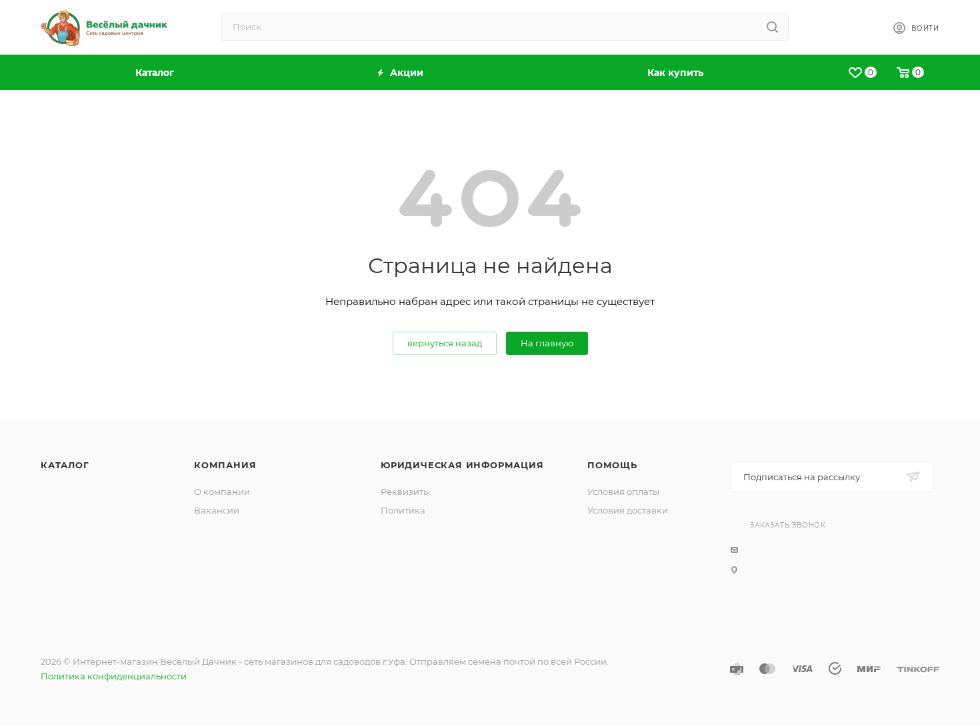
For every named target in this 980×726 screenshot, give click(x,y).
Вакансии (216, 510)
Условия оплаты (623, 491)
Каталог (65, 465)
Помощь (612, 465)
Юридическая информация (462, 465)
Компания (225, 465)
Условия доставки (627, 510)
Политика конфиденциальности (114, 676)
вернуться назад (444, 343)
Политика (403, 510)
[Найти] (772, 27)
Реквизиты (405, 491)
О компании (222, 491)
